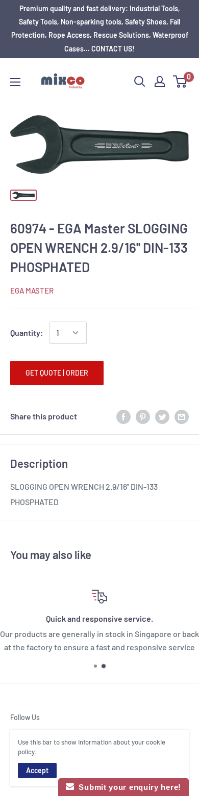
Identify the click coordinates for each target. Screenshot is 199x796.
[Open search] (139, 81)
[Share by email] (182, 416)
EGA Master (32, 290)
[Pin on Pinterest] (143, 416)
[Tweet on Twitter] (162, 416)
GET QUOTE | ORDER (57, 372)
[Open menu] (15, 82)
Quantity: (26, 332)
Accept (37, 770)
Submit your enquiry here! (127, 787)
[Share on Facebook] (123, 416)
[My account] (160, 81)
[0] (180, 81)
